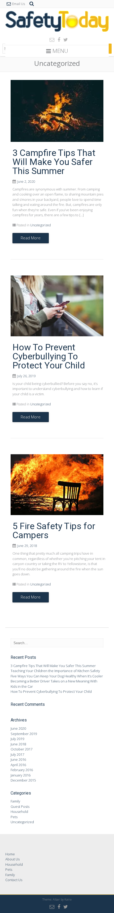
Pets (14, 816)
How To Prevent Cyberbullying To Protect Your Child (48, 356)
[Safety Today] (57, 33)
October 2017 (21, 749)
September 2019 (24, 733)
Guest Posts (20, 806)
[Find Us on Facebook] (57, 39)
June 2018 (18, 744)
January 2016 (20, 775)
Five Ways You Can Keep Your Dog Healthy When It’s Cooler (57, 676)
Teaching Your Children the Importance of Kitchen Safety (55, 670)
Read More (31, 237)
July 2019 (17, 738)
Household (19, 811)
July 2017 (17, 754)
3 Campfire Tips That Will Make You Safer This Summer (53, 161)
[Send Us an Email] (50, 39)
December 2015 (23, 780)
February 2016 (22, 769)
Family (15, 801)
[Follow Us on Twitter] (64, 39)
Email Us (18, 4)
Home (10, 854)
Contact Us (13, 879)
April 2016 (18, 764)
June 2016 (18, 759)
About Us (12, 859)
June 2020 (18, 728)
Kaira (68, 899)
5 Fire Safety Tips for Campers (53, 530)
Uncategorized (40, 225)
